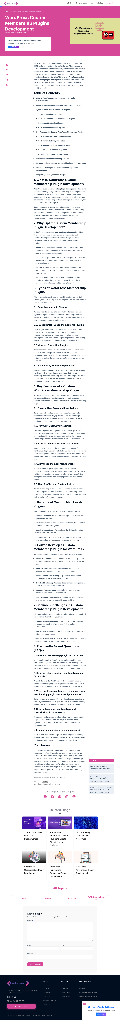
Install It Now (13, 47)
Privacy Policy (47, 996)
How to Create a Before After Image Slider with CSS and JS (101, 788)
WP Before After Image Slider (99, 781)
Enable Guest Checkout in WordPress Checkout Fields (100, 767)
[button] (68, 3)
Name (29, 945)
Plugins (45, 781)
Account (110, 3)
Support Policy (65, 996)
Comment (31, 920)
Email (63, 945)
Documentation (81, 3)
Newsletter (21, 1006)
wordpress (47, 784)
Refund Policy (47, 1004)
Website (30, 953)
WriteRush (82, 988)
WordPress (94, 771)
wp (52, 784)
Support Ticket (65, 992)
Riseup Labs (30, 1015)
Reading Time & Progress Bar (88, 996)
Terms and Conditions (49, 1000)
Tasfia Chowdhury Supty (18, 32)
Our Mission (46, 992)
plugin (40, 784)
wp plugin (57, 784)
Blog (91, 3)
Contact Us (99, 3)
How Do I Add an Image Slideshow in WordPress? (99, 778)
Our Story (46, 988)
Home (6, 11)
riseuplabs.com (47, 1015)
